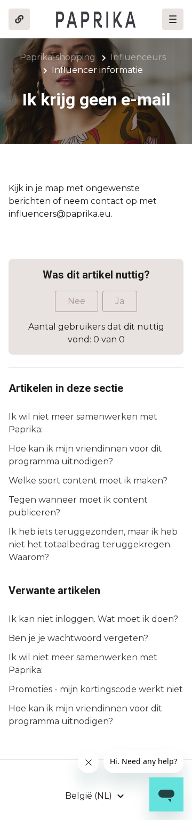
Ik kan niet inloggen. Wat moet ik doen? (93, 619)
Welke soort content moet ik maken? (88, 480)
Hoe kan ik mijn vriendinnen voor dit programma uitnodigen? (85, 455)
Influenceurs (138, 57)
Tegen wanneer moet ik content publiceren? (78, 506)
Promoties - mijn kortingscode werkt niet (96, 689)
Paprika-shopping (57, 57)
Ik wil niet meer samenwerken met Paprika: (83, 423)
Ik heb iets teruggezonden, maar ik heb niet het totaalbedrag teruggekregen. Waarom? (93, 544)
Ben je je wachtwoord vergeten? (78, 638)
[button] (172, 19)
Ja (119, 301)
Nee (76, 301)
